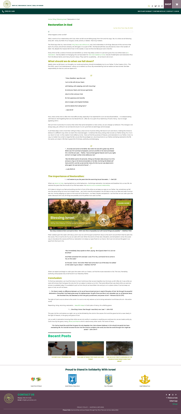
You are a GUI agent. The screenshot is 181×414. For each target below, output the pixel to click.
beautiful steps (79, 305)
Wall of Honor (38, 5)
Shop (175, 404)
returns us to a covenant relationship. (98, 185)
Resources (172, 398)
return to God (59, 183)
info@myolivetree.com (29, 400)
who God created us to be (97, 55)
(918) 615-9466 (10, 11)
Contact (170, 11)
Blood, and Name (74, 321)
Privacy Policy (82, 407)
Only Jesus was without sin (80, 44)
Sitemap (173, 401)
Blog (29, 5)
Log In (177, 11)
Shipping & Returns (97, 407)
